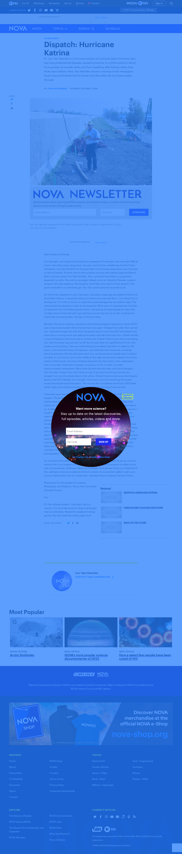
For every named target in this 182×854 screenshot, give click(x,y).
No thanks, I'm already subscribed (91, 457)
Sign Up (103, 441)
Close (129, 396)
